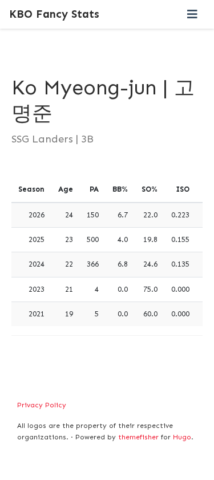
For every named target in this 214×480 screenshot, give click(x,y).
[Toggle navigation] (192, 14)
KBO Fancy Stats (54, 14)
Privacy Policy (41, 405)
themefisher (138, 437)
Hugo (182, 437)
